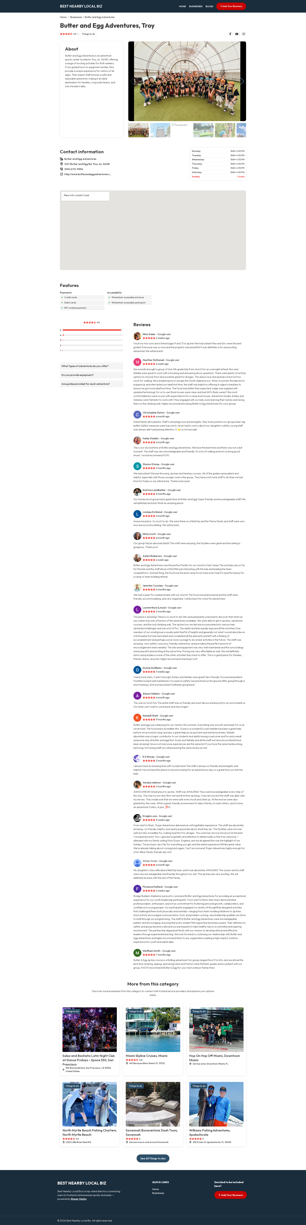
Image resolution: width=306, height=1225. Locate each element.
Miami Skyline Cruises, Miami (147, 1056)
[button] (242, 81)
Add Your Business (232, 6)
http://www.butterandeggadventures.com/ (88, 174)
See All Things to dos (153, 1158)
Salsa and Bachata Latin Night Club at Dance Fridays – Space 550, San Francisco (88, 1060)
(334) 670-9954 (73, 169)
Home (182, 6)
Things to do (88, 34)
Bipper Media (79, 1198)
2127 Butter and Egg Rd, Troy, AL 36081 (87, 164)
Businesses (195, 6)
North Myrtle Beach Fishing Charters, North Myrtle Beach (89, 1132)
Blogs (209, 6)
